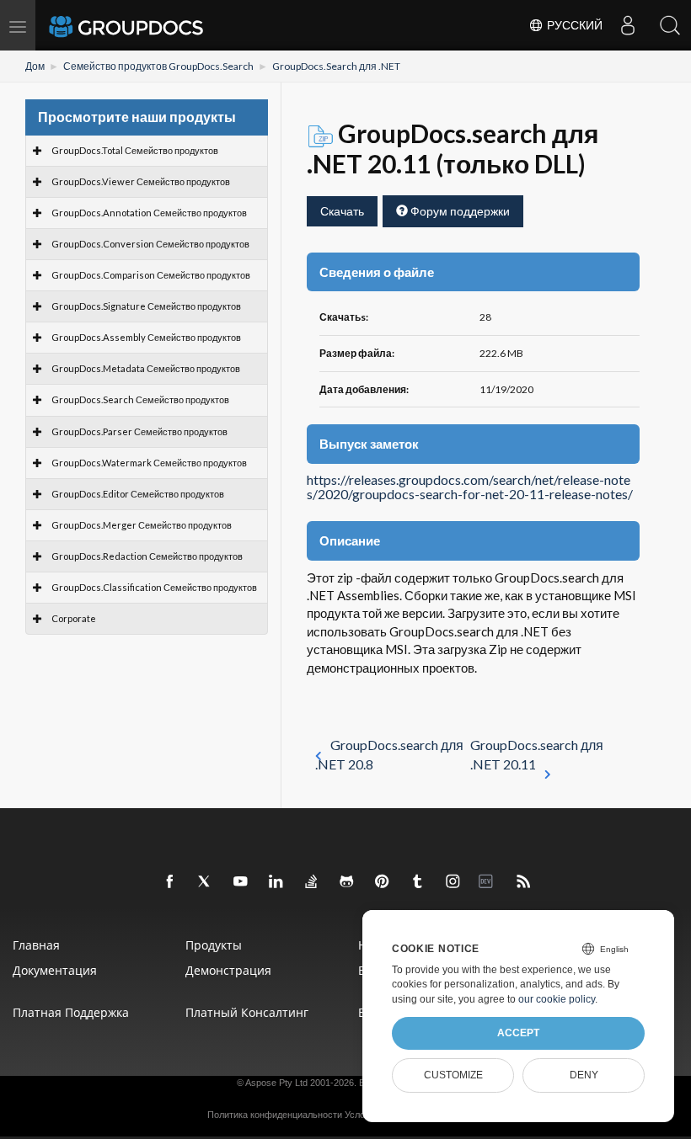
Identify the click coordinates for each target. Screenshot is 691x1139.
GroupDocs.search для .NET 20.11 (536, 754)
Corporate (73, 618)
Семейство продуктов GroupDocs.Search (158, 66)
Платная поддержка (71, 1012)
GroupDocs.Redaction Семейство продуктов (147, 556)
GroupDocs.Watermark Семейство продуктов (149, 462)
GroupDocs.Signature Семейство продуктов (146, 306)
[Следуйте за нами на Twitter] (206, 882)
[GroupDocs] (149, 25)
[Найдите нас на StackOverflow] (312, 882)
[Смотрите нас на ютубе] (241, 882)
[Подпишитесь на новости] (524, 882)
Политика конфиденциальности (274, 1115)
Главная (36, 945)
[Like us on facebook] (170, 882)
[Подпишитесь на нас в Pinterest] (383, 882)
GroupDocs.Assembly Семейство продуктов (146, 337)
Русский (573, 25)
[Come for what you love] (418, 882)
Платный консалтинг (246, 1012)
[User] (628, 25)
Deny (584, 1075)
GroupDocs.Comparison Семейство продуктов (150, 274)
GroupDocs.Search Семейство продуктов (140, 399)
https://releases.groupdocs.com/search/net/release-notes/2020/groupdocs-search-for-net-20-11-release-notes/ (470, 487)
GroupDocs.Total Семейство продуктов (134, 150)
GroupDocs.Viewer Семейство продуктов (140, 181)
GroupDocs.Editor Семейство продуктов (137, 493)
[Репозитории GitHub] (347, 882)
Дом (35, 66)
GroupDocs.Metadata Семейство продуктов (145, 368)
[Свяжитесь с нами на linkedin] (276, 882)
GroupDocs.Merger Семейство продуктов (141, 524)
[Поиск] (670, 25)
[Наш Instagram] (453, 882)
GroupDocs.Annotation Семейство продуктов (149, 212)
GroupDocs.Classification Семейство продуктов (154, 587)
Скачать (342, 211)
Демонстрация (228, 970)
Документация (55, 970)
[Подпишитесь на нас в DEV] (489, 882)
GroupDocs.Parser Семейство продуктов (139, 431)
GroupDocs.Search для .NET (336, 66)
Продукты (213, 945)
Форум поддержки (459, 211)
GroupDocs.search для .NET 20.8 (389, 754)
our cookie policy (556, 999)
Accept (518, 1033)
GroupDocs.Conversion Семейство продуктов (150, 243)
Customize (453, 1075)
